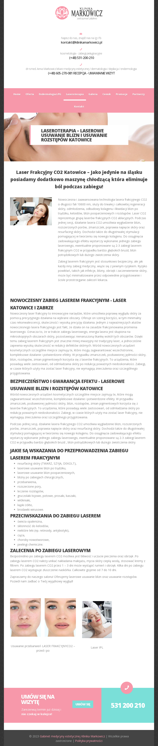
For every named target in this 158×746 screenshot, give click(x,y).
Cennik (106, 94)
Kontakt (79, 106)
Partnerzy (138, 94)
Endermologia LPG (50, 94)
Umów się (83, 704)
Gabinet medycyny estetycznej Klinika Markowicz (72, 736)
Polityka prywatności (88, 741)
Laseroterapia (75, 94)
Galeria (93, 94)
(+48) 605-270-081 (60, 73)
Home (17, 94)
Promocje (122, 94)
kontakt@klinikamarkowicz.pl (81, 42)
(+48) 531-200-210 (81, 58)
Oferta (30, 94)
